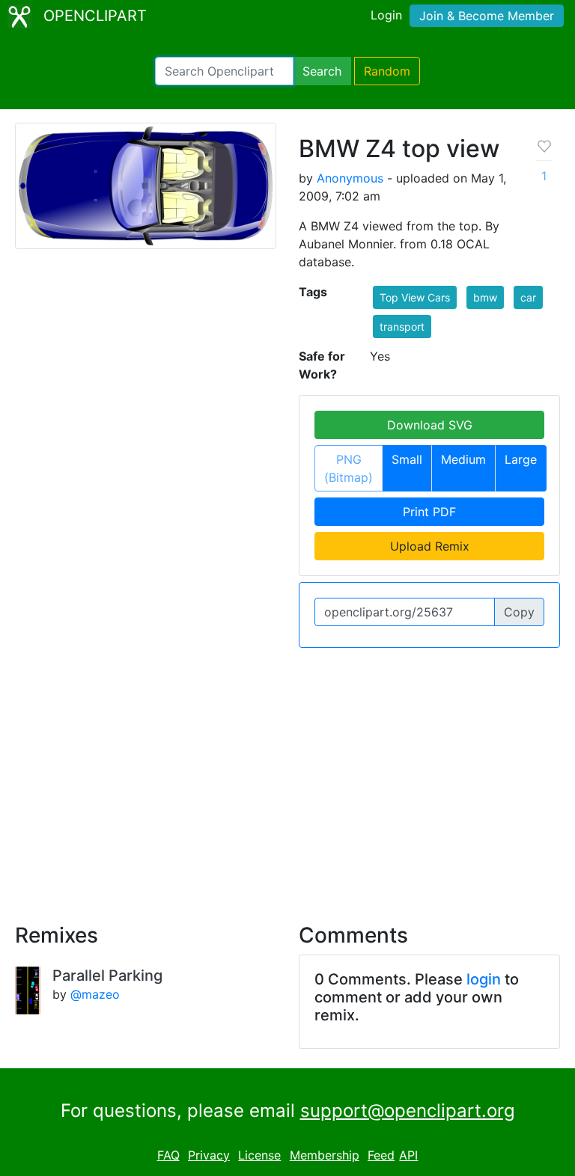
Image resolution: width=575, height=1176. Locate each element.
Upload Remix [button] (429, 546)
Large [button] (521, 459)
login (483, 979)
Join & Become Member (486, 15)
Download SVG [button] (429, 424)
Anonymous (350, 178)
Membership (324, 1155)
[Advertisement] (287, 776)
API (408, 1155)
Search (321, 71)
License (259, 1155)
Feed (381, 1155)
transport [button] (402, 326)
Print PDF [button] (429, 511)
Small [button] (407, 459)
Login (386, 14)
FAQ (168, 1155)
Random (387, 71)
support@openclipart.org (407, 1110)
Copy (519, 611)
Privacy (209, 1155)
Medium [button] (463, 459)
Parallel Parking (107, 975)
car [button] (528, 297)
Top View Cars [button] (415, 297)
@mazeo (95, 994)
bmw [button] (485, 297)
